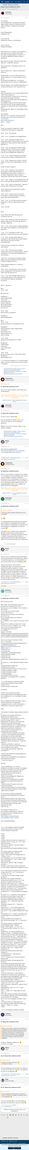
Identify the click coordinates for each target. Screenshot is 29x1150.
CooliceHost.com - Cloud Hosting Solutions (11, 457)
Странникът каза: (6, 510)
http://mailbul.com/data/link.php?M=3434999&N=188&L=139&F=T (10, 816)
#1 (27, 17)
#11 (27, 1084)
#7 (27, 554)
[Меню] (2, 1)
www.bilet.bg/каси (9, 120)
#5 (27, 468)
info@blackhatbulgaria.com (13, 646)
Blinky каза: (4, 1091)
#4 (27, 446)
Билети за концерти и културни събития (13, 373)
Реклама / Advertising (6, 1143)
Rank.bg (14, 1105)
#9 (27, 1019)
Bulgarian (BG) (13, 1141)
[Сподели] (26, 18)
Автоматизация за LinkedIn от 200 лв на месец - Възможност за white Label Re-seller (15, 369)
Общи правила (21, 1143)
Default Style (5, 1141)
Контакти (15, 1143)
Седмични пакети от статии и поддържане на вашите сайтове (14, 400)
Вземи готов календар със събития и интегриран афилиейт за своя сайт (15, 372)
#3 (27, 410)
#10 (27, 1053)
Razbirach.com (8, 1106)
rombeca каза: (5, 1060)
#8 (27, 595)
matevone (4, 9)
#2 (27, 384)
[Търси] (27, 1)
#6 (27, 503)
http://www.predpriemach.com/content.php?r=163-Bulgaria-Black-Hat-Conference (13, 451)
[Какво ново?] (24, 1)
